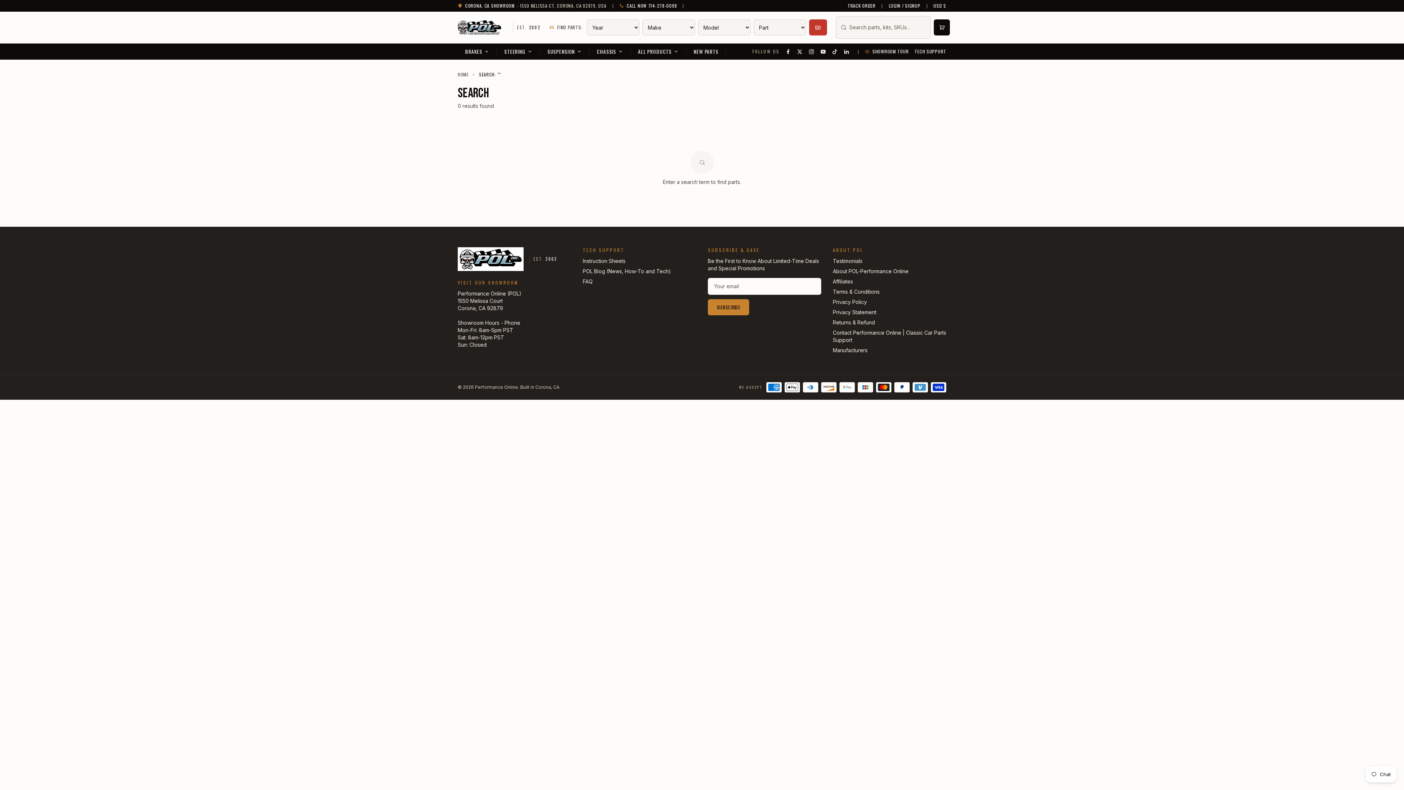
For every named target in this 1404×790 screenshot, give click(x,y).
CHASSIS (606, 51)
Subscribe (728, 307)
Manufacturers (850, 350)
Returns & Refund (854, 322)
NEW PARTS (706, 51)
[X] (800, 51)
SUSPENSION (561, 51)
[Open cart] (942, 27)
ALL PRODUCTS (655, 51)
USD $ (939, 6)
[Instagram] (812, 51)
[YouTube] (823, 51)
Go (818, 27)
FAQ (588, 281)
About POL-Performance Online (871, 271)
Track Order (862, 6)
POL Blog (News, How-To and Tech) (627, 271)
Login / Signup (905, 6)
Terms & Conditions (856, 292)
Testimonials (848, 261)
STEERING (514, 51)
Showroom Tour (890, 51)
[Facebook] (788, 51)
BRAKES (473, 51)
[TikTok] (835, 51)
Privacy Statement (854, 312)
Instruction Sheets (604, 261)
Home (463, 75)
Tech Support (930, 51)
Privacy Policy (850, 302)
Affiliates (843, 281)
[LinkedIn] (847, 51)
